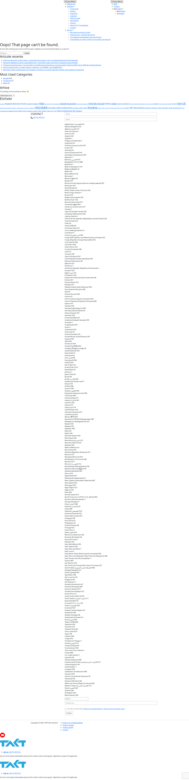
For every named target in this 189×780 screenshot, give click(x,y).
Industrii (70, 6)
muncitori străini (164, 104)
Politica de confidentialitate (93, 709)
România (92, 107)
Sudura (73, 11)
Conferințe (7, 81)
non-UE (181, 103)
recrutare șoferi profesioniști (60, 108)
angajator (35, 104)
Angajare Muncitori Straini (15, 103)
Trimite (68, 713)
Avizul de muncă (48, 104)
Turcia (183, 108)
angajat (29, 104)
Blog (115, 4)
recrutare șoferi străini (79, 108)
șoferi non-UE (51, 111)
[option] (111, 124)
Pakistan (14, 108)
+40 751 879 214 (38, 117)
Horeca (73, 23)
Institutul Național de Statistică (137, 104)
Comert (73, 28)
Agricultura (74, 21)
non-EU (174, 104)
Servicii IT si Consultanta (79, 25)
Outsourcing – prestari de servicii (82, 35)
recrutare (41, 107)
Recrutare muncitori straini (80, 32)
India (114, 103)
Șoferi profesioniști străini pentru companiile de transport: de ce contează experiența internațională (40, 60)
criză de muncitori (67, 103)
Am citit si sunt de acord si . (96, 709)
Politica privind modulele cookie (114, 709)
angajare (2, 104)
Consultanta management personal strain (85, 37)
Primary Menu (70, 1)
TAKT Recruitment (136, 108)
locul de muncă (149, 104)
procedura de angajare (22, 108)
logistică (156, 104)
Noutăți (6, 78)
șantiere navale (32, 111)
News (5, 83)
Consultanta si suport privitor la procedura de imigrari (90, 39)
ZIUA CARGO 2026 (20, 111)
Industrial (73, 13)
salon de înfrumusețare (111, 108)
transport (147, 108)
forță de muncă (96, 103)
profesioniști (32, 108)
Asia (41, 103)
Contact (117, 6)
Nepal (169, 104)
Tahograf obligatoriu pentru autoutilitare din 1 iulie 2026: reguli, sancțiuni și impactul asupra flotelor (40, 63)
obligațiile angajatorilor (6, 108)
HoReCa (108, 103)
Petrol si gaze (75, 18)
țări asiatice (77, 111)
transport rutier (156, 108)
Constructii (74, 9)
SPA (118, 108)
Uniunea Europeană (6, 111)
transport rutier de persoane (171, 108)
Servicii (69, 30)
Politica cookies (68, 725)
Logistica (73, 16)
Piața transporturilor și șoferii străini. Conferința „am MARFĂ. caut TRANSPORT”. (33, 67)
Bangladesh (56, 104)
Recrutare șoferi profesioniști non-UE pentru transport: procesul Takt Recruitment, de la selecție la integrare (43, 70)
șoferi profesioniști (64, 111)
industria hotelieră (123, 104)
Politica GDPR (68, 727)
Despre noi (71, 4)
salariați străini (101, 108)
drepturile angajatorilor (82, 104)
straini (127, 108)
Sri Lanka (122, 108)
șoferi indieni (42, 111)
